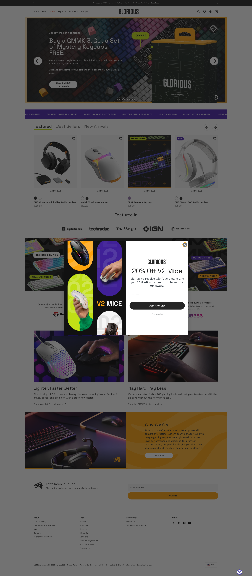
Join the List (157, 305)
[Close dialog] (184, 244)
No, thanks (157, 314)
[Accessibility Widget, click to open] (239, 572)
